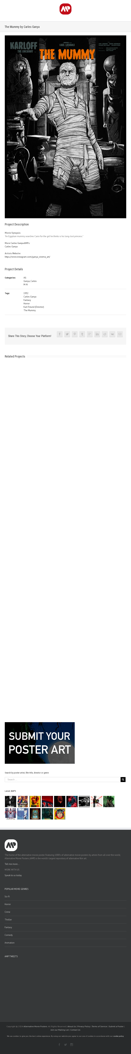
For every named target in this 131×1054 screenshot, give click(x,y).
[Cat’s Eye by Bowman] (35, 814)
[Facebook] (60, 334)
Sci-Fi (7, 896)
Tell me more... (12, 864)
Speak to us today (13, 875)
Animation (9, 942)
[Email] (120, 334)
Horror (27, 303)
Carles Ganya (11, 246)
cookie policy (118, 1036)
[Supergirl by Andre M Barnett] (60, 801)
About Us (72, 1026)
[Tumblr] (82, 334)
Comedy (9, 935)
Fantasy (27, 300)
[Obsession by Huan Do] (47, 801)
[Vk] (112, 334)
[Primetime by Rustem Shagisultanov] (23, 814)
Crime (7, 911)
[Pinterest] (75, 334)
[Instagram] (71, 1044)
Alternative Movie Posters (35, 1026)
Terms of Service (99, 1026)
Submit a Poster (116, 1026)
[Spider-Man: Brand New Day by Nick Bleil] (11, 814)
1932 (26, 293)
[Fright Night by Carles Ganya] (84, 801)
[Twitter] (67, 334)
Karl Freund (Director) (34, 306)
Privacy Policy (83, 1026)
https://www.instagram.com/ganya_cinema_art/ (27, 256)
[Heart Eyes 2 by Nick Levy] (72, 801)
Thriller (8, 919)
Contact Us (75, 1030)
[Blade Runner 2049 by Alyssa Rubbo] (47, 814)
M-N (26, 284)
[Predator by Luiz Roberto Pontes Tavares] (109, 801)
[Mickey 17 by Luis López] (60, 814)
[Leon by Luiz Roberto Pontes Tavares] (97, 801)
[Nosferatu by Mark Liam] (11, 801)
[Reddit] (105, 334)
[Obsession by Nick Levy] (35, 801)
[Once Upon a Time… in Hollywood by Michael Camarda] (23, 801)
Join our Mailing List (60, 1030)
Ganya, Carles (30, 281)
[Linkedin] (97, 334)
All (25, 277)
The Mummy (30, 310)
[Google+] (90, 334)
